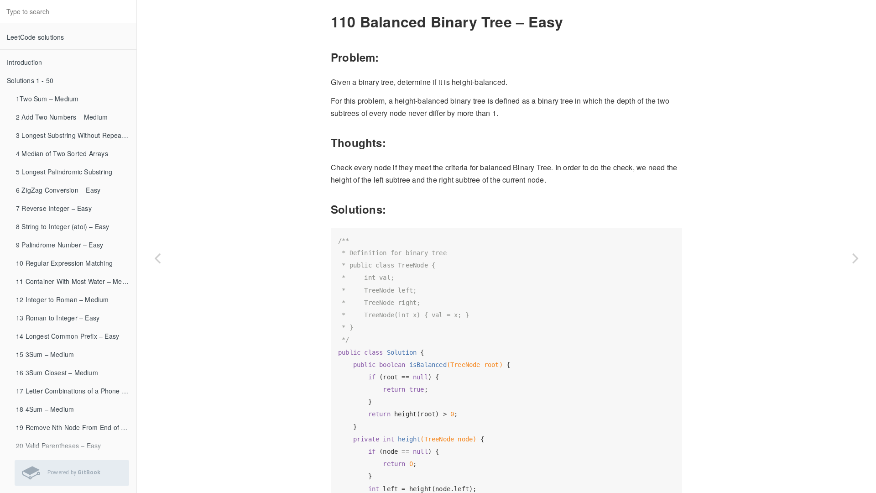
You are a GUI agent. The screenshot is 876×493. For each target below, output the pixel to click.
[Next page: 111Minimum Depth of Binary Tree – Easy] (855, 258)
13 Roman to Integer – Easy (57, 317)
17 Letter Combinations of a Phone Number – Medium (76, 390)
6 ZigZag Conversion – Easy (58, 189)
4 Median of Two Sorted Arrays (62, 153)
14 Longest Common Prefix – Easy (67, 336)
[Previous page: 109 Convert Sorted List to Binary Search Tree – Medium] (157, 258)
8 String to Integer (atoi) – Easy (63, 226)
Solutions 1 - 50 (30, 80)
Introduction (24, 62)
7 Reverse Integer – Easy (54, 208)
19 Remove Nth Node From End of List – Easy (76, 427)
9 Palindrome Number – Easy (59, 244)
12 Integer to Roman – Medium (62, 299)
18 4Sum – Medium (45, 409)
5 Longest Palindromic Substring (64, 171)
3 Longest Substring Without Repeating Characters (76, 135)
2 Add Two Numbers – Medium (62, 116)
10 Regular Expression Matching (64, 262)
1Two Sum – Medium (47, 98)
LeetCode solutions (35, 37)
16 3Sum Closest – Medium (57, 372)
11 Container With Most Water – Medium (76, 281)
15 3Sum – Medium (45, 354)
